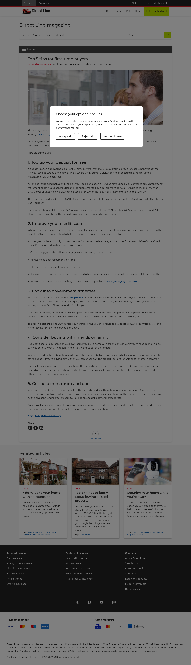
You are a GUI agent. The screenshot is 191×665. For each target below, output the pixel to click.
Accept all (65, 136)
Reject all (87, 136)
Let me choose (112, 136)
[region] (96, 126)
